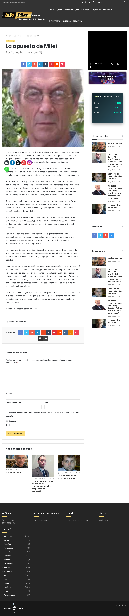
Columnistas (18, 36)
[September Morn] (99, 147)
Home (9, 36)
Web (46, 403)
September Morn (115, 143)
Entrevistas (54, 21)
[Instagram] (82, 2)
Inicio (51, 10)
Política (85, 10)
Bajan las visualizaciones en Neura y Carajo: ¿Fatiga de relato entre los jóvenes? (115, 192)
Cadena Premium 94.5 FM (68, 10)
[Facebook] (93, 2)
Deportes (77, 21)
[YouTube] (85, 2)
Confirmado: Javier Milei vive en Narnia (67, 476)
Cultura (67, 21)
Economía (96, 10)
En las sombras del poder (114, 206)
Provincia (107, 10)
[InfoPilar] (25, 16)
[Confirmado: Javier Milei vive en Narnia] (69, 463)
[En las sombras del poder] (99, 209)
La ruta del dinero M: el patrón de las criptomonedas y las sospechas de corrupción (42, 486)
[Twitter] (89, 2)
